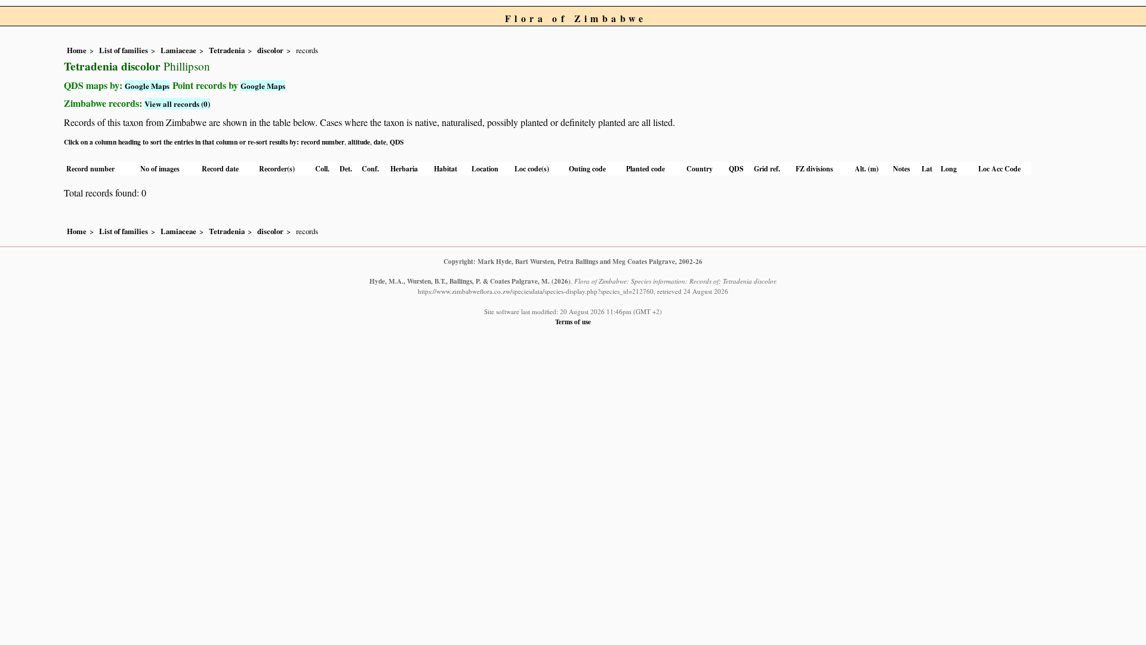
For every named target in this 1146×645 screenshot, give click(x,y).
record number (322, 142)
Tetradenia (227, 50)
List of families (123, 50)
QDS (396, 142)
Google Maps (147, 85)
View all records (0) (177, 103)
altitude (359, 142)
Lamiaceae (178, 50)
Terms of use (573, 322)
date (380, 142)
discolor (270, 50)
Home (77, 50)
